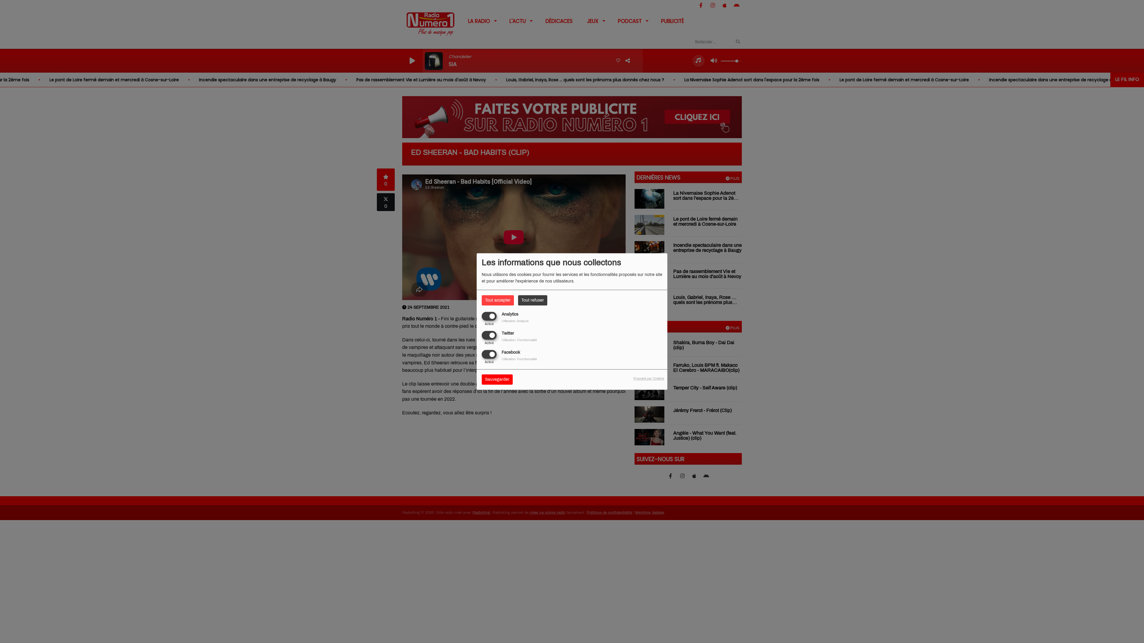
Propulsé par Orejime (648, 378)
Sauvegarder (497, 379)
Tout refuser (532, 300)
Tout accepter (498, 300)
